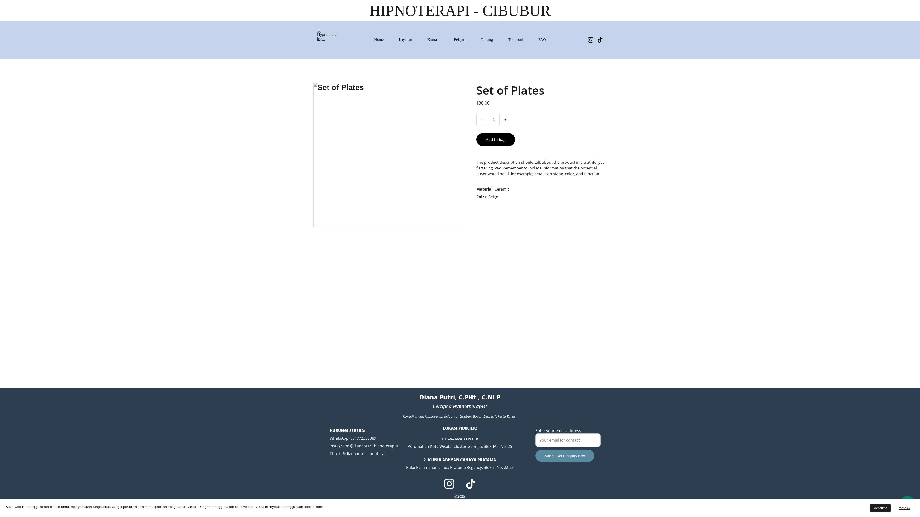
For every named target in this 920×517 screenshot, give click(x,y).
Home (379, 40)
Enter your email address (558, 430)
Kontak (433, 40)
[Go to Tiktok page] (600, 40)
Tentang (487, 40)
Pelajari (459, 40)
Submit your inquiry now (565, 456)
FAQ (542, 40)
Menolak (904, 508)
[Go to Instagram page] (592, 40)
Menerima (880, 508)
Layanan (405, 40)
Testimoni (515, 40)
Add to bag (496, 139)
